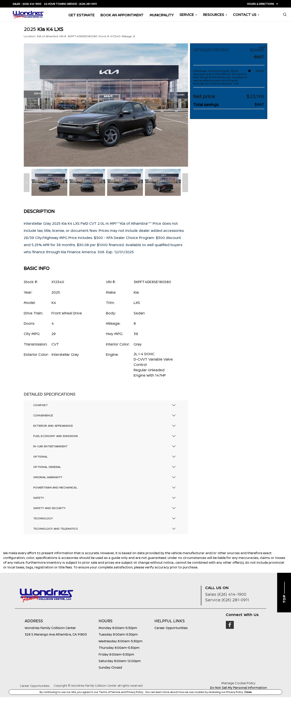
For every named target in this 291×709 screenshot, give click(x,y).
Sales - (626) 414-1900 (27, 3)
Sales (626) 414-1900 (225, 594)
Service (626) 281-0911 (227, 600)
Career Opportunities (34, 685)
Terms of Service (110, 692)
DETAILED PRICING (211, 50)
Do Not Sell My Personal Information (238, 687)
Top (284, 598)
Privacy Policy (135, 692)
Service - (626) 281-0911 (82, 3)
